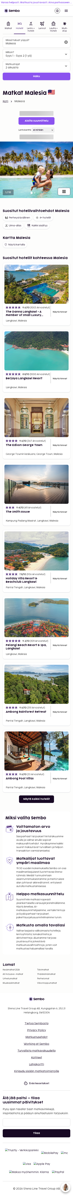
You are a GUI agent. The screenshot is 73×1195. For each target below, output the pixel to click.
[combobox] (34, 43)
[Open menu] (66, 10)
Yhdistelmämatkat (46, 974)
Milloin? (10, 52)
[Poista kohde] (66, 42)
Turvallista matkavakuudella (36, 1050)
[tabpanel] (36, 58)
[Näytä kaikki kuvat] (64, 191)
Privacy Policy (36, 1030)
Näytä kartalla (16, 244)
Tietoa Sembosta (36, 1023)
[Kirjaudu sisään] (57, 10)
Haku (36, 76)
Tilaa (36, 1133)
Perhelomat (43, 978)
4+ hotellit (45, 217)
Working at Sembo (36, 1044)
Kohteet (36, 1057)
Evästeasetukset (39, 1083)
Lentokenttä (25, 130)
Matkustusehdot (36, 1037)
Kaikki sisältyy (40, 225)
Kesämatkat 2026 (11, 970)
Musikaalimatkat (11, 983)
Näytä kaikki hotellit (36, 799)
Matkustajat (13, 64)
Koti (5, 101)
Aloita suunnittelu (36, 121)
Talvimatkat (43, 970)
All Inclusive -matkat (13, 974)
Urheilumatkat (10, 978)
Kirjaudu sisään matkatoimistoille (36, 1071)
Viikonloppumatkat (47, 983)
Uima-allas (15, 225)
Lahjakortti (36, 1064)
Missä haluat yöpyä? (17, 40)
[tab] (8, 27)
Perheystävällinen (19, 217)
